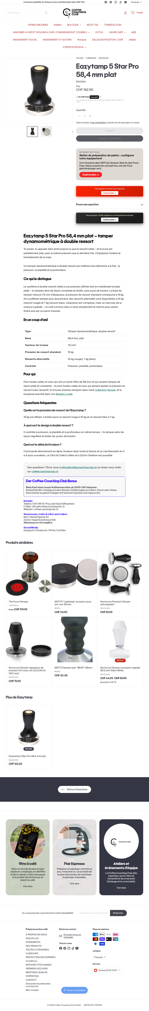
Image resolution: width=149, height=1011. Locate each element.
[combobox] (28, 12)
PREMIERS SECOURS (37, 968)
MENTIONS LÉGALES (36, 972)
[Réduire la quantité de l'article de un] (79, 116)
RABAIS (57, 24)
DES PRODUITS (34, 945)
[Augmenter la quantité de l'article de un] (90, 116)
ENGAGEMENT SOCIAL (25, 39)
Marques (81, 39)
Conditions (31, 961)
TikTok (51, 530)
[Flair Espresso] (74, 841)
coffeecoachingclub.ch (44, 471)
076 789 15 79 (39, 503)
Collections (91, 58)
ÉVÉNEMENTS (33, 942)
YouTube (61, 530)
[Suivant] (71, 131)
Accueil (79, 58)
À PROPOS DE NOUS (73, 47)
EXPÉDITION (32, 976)
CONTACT (31, 979)
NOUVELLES (32, 938)
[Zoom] (39, 91)
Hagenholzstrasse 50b (43, 519)
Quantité (81, 110)
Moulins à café (64, 394)
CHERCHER (32, 953)
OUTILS (99, 32)
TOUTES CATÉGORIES (37, 949)
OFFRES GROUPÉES (38, 24)
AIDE (133, 32)
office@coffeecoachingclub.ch (79, 467)
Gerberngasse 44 (39, 516)
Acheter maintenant (109, 138)
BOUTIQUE (73, 24)
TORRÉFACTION (112, 24)
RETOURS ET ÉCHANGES (39, 964)
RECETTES (92, 24)
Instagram (29, 530)
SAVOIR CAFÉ (116, 32)
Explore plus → (91, 174)
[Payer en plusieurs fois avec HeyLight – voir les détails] (100, 97)
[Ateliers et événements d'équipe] (121, 841)
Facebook (41, 530)
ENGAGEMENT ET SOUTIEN (57, 39)
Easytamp (103, 58)
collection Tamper (105, 390)
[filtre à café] (27, 841)
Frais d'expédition (98, 122)
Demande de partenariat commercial (38, 985)
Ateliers (132, 39)
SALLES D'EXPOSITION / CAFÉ (107, 39)
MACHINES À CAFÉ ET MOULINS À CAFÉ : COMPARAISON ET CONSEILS (50, 32)
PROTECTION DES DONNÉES (41, 957)
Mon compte (32, 990)
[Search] (46, 12)
